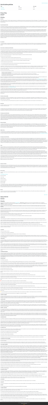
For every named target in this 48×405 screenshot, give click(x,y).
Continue (24, 404)
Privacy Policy (22, 403)
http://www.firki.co (17, 202)
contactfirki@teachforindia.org (43, 133)
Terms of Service (25, 403)
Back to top (45, 194)
